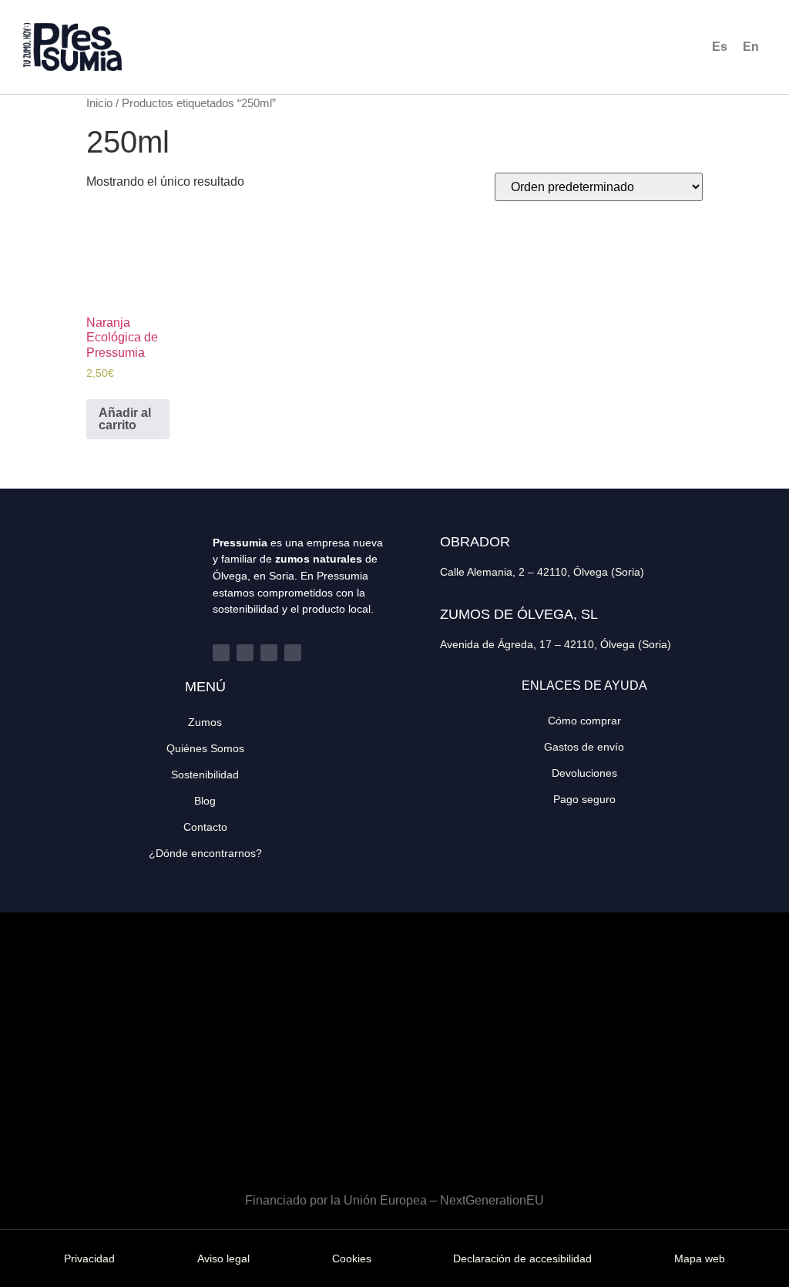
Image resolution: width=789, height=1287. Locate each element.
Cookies (351, 1258)
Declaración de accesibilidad (522, 1258)
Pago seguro (584, 799)
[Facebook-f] (221, 652)
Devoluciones (584, 773)
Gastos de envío (584, 747)
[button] (528, 47)
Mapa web (699, 1258)
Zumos (205, 722)
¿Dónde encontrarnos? (205, 853)
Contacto (205, 827)
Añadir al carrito (125, 419)
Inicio (99, 103)
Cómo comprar (584, 720)
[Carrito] (660, 47)
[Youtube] (292, 652)
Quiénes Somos (205, 748)
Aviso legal (223, 1258)
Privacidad (89, 1258)
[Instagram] (268, 652)
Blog (205, 801)
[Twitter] (245, 652)
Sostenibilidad (205, 774)
